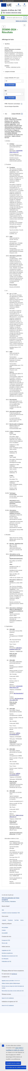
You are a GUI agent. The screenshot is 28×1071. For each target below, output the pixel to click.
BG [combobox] (6, 94)
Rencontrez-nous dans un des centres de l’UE (13, 990)
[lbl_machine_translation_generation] (21, 104)
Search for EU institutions (8, 998)
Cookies (4, 930)
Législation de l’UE (6, 950)
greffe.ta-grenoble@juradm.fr (14, 733)
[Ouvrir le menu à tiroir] (3, 26)
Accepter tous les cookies (13, 1063)
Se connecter (18, 5)
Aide (3, 910)
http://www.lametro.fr (16, 694)
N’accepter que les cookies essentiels (16, 1067)
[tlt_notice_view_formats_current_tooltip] (22, 114)
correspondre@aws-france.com (15, 151)
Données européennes (7, 953)
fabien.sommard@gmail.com (16, 816)
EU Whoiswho (5, 958)
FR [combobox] (6, 81)
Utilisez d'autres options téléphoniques (11, 983)
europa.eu (14, 973)
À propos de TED (6, 940)
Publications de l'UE (6, 961)
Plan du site (4, 943)
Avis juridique (5, 927)
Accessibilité (5, 933)
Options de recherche (21, 21)
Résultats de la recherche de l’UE (10, 956)
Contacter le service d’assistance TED (11, 912)
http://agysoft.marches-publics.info (16, 699)
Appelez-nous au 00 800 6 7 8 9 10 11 (11, 980)
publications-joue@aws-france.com (15, 648)
